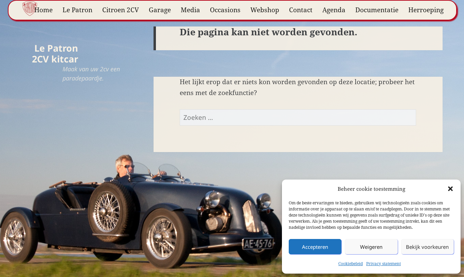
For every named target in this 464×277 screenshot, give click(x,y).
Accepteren (315, 246)
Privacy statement (383, 263)
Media (190, 9)
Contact (301, 9)
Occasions (225, 9)
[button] (450, 188)
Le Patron (77, 9)
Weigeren (371, 246)
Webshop (264, 9)
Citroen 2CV (120, 9)
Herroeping (426, 9)
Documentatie (376, 9)
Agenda (333, 9)
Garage (160, 9)
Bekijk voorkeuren (427, 246)
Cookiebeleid (350, 263)
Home (43, 9)
